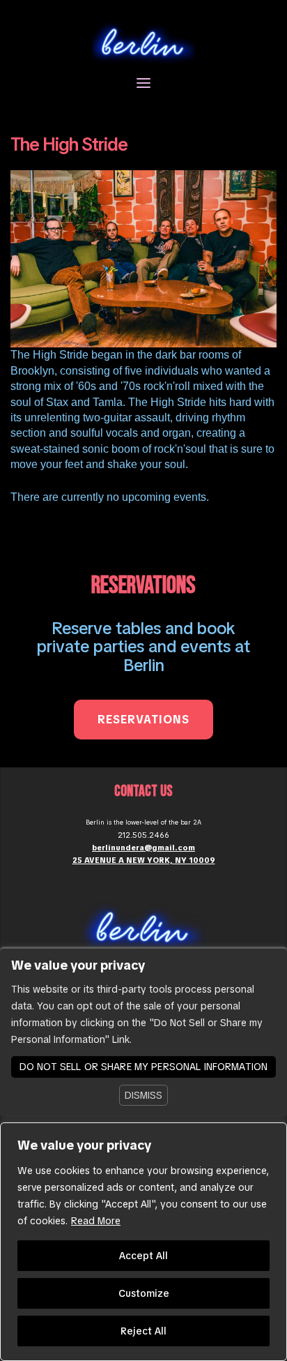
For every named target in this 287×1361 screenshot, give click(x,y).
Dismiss (143, 1095)
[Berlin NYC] (143, 42)
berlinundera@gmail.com (143, 847)
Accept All (143, 1255)
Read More (96, 1221)
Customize (143, 1293)
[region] (143, 1241)
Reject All (143, 1331)
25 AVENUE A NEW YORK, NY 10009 (143, 860)
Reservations (143, 719)
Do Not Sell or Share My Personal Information (143, 1066)
